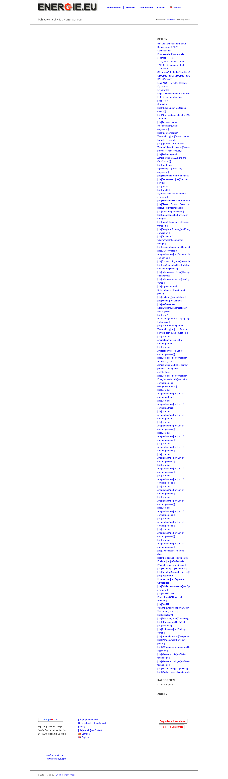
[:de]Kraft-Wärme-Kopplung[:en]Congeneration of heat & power (172, 308)
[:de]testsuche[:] (165, 625)
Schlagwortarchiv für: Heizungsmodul (60, 19)
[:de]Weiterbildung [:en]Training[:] (173, 668)
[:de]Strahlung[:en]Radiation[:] (171, 622)
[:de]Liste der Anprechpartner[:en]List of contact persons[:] (169, 350)
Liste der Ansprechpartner (169, 97)
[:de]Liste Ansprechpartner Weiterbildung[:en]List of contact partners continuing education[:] (173, 329)
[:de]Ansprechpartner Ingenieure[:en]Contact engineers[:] (168, 126)
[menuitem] (114, 7)
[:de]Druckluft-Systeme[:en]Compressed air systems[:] (171, 193)
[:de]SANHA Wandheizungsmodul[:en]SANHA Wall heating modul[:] (173, 608)
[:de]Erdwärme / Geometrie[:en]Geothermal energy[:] (170, 240)
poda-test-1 (162, 100)
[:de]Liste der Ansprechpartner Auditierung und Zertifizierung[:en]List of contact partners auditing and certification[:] (172, 365)
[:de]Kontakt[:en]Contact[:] (170, 300)
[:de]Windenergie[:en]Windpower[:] (173, 671)
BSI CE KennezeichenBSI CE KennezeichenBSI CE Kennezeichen (171, 47)
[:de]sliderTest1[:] (165, 614)
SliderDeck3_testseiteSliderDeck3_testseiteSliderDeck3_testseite (189, 72)
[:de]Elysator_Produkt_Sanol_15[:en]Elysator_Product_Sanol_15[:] (189, 204)
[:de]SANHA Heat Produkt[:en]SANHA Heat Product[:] (169, 597)
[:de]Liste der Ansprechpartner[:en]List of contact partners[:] (170, 393)
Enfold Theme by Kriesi (65, 774)
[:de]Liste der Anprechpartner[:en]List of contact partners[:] (169, 340)
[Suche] (186, 7)
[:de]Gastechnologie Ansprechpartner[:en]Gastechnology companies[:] (174, 254)
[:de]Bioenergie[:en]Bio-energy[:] (173, 175)
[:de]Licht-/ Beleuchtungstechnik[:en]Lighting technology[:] (173, 318)
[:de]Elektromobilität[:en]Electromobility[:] (177, 200)
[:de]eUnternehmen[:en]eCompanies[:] (175, 247)
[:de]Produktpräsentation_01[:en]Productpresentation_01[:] (185, 572)
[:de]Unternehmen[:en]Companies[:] (174, 636)
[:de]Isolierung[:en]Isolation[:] (171, 297)
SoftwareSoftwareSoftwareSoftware (174, 75)
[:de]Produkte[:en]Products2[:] (172, 568)
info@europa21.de (54, 755)
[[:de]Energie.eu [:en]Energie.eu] (68, 7)
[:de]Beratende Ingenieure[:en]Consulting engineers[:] (169, 168)
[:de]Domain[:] (164, 186)
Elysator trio (163, 86)
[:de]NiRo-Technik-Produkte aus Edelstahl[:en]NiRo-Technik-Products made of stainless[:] (172, 561)
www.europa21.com (56, 758)
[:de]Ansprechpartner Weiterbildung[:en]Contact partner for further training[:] (173, 136)
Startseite (162, 104)
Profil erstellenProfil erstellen (171, 54)
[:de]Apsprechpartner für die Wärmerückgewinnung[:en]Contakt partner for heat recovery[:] (173, 147)
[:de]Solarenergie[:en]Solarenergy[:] (174, 618)
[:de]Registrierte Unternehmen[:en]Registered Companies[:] (171, 579)
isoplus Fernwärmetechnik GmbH (173, 93)
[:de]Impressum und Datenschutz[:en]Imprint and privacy (171, 290)
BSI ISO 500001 (165, 79)
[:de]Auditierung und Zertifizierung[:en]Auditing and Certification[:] (171, 158)
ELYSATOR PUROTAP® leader (172, 82)
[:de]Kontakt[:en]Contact (90, 730)
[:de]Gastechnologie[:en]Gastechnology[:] (177, 261)
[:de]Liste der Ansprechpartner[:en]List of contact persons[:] (170, 425)
